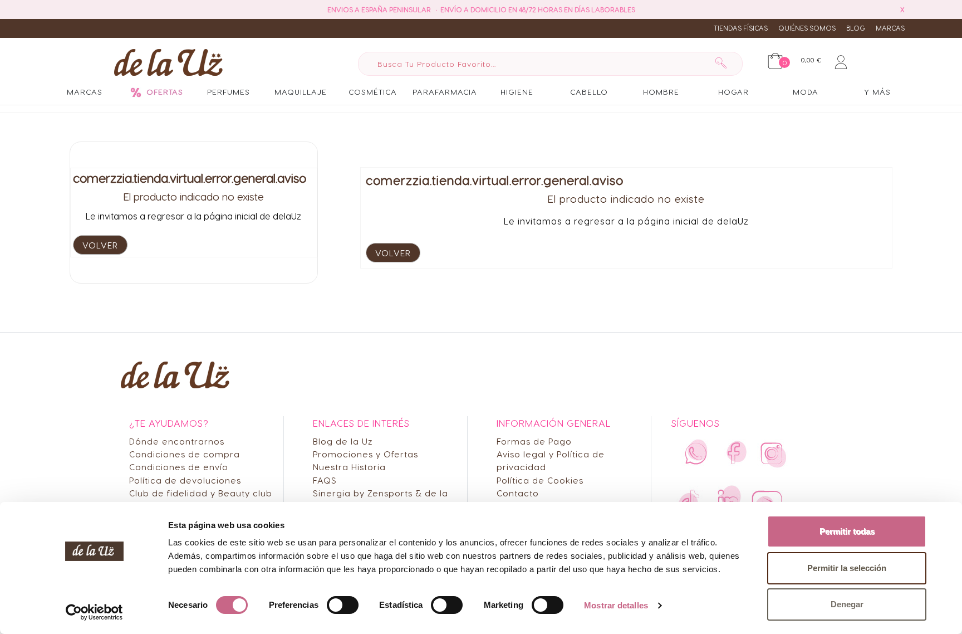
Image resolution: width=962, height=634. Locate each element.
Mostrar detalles (616, 605)
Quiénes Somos (807, 28)
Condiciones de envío (178, 466)
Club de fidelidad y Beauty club (200, 492)
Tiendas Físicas (741, 28)
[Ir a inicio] (168, 62)
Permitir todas (847, 531)
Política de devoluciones (185, 480)
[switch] (343, 605)
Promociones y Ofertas (365, 453)
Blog (855, 28)
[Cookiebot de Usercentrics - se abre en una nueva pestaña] (94, 612)
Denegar (847, 604)
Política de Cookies (540, 480)
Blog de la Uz (343, 441)
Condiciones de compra (184, 453)
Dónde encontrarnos (176, 441)
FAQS (325, 480)
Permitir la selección (846, 568)
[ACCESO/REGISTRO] (840, 60)
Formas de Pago (534, 441)
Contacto (518, 492)
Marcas (890, 28)
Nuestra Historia (349, 466)
